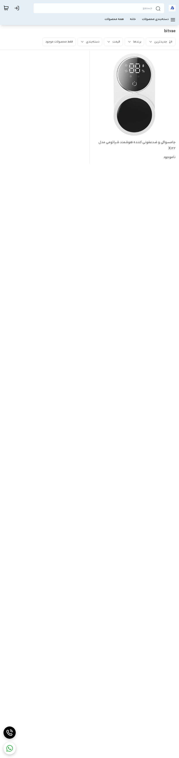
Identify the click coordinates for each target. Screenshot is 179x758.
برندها (137, 42)
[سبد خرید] (6, 8)
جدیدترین (160, 42)
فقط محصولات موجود (59, 42)
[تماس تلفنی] (9, 732)
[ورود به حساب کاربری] (17, 8)
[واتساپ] (9, 748)
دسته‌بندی (92, 42)
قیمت (116, 42)
